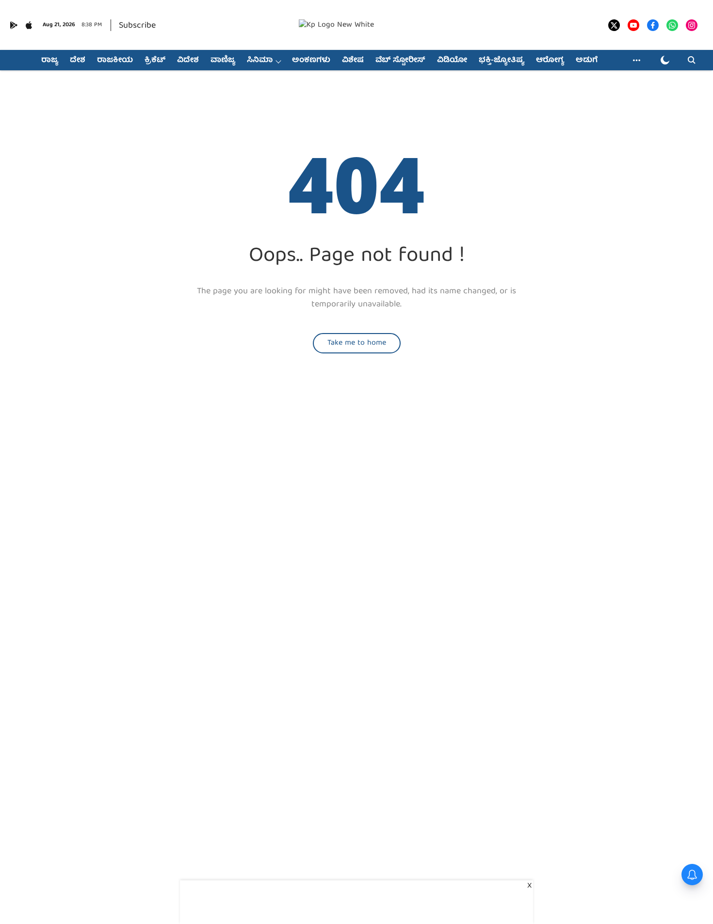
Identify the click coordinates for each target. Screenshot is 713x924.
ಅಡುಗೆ (587, 60)
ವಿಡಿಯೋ (452, 60)
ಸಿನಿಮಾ (260, 60)
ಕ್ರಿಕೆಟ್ (155, 60)
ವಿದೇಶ (188, 60)
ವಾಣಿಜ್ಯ (223, 60)
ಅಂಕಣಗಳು (311, 60)
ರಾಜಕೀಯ (115, 60)
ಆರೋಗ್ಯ (550, 60)
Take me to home (356, 343)
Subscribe (137, 25)
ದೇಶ (77, 60)
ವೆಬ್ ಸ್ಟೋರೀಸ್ (400, 60)
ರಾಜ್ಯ (49, 60)
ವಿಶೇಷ (353, 60)
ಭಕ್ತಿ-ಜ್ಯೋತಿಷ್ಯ (501, 60)
